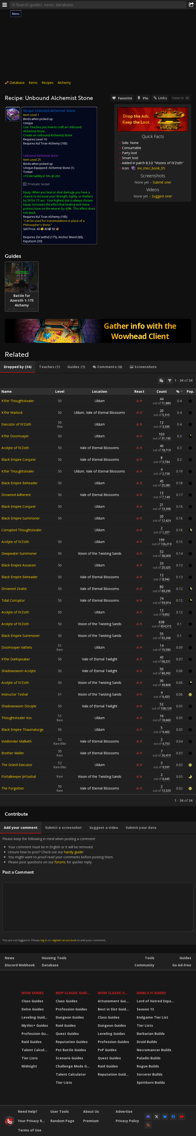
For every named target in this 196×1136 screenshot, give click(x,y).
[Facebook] (173, 1116)
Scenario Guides (69, 1058)
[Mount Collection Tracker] (98, 331)
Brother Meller (12, 753)
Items (33, 82)
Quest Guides (67, 1033)
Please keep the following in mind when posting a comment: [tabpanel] (58, 889)
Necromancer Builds (154, 1050)
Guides (185, 958)
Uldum (100, 400)
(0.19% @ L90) (51, 176)
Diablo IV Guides (151, 993)
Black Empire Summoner (20, 518)
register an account (64, 940)
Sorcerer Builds (150, 1074)
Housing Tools (54, 958)
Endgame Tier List (152, 1017)
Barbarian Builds (151, 1033)
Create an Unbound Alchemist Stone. (48, 135)
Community (144, 965)
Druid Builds (147, 1041)
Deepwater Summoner (19, 553)
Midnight (29, 1066)
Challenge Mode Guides (74, 1066)
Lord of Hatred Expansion (156, 1001)
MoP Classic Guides (73, 993)
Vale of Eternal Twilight (99, 659)
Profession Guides (36, 1033)
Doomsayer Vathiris (16, 647)
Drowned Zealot (14, 588)
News (9, 958)
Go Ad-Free (181, 965)
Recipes (48, 82)
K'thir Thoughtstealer (17, 400)
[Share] (191, 5)
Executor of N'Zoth (16, 424)
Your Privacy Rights (32, 1121)
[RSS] (148, 1125)
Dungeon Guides (70, 1017)
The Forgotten (12, 788)
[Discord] (148, 1116)
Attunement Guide (114, 1001)
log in (43, 940)
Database (17, 82)
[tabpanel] (98, 589)
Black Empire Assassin (18, 565)
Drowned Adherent (16, 494)
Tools (149, 958)
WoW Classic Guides (114, 993)
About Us (91, 1111)
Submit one (161, 182)
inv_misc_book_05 (150, 168)
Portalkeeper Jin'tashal (18, 776)
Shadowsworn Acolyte (18, 671)
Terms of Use (29, 1130)
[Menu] (5, 5)
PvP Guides (107, 1050)
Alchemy (64, 82)
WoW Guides (33, 993)
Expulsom (29, 241)
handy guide (73, 852)
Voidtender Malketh (16, 741)
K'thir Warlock (12, 412)
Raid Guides (32, 1041)
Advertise (124, 1111)
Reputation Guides (72, 1041)
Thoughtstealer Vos (16, 717)
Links (162, 98)
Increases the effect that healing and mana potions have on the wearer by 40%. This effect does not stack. (59, 208)
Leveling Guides (35, 1017)
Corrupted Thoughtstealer (21, 530)
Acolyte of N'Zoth (15, 447)
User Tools (59, 1111)
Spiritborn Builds (151, 1082)
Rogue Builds (148, 1066)
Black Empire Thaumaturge (22, 729)
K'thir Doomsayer (15, 436)
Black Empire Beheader (19, 483)
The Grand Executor (16, 764)
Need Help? (27, 1111)
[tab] (17, 367)
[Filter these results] (169, 380)
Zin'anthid (42, 237)
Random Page (62, 1121)
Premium (91, 1121)
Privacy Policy (127, 1121)
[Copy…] (161, 380)
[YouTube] (181, 1116)
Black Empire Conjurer (18, 459)
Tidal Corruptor (13, 600)
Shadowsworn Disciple (18, 706)
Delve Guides (33, 1009)
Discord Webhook (20, 965)
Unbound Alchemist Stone (40, 156)
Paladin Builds (149, 1058)
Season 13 (145, 1009)
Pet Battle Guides (71, 1050)
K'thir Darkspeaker (15, 659)
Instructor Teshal (14, 694)
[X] (156, 1116)
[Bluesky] (165, 1116)
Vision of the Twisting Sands (99, 553)
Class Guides (32, 1001)
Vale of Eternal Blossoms (105, 412)
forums (60, 862)
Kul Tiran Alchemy (48, 143)
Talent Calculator (36, 1050)
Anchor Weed (67, 237)
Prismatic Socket (39, 184)
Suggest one (161, 196)
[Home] (9, 1124)
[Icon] (12, 114)
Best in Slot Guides (114, 1009)
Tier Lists (30, 1058)
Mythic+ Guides (35, 1025)
